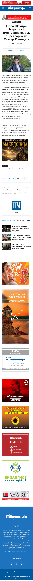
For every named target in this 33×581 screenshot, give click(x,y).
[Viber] (26, 178)
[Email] (18, 178)
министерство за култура (20, 166)
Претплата (23, 571)
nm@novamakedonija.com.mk (19, 551)
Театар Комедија (7, 168)
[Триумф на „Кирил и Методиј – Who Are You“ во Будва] (6, 228)
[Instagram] (16, 564)
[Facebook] (9, 178)
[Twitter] (13, 178)
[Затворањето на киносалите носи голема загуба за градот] (6, 246)
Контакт (24, 573)
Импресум (8, 571)
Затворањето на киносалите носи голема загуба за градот (21, 246)
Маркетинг (16, 571)
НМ (13, 43)
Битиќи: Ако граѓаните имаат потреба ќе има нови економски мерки (9, 192)
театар (10, 166)
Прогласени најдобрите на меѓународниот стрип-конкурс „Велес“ (21, 237)
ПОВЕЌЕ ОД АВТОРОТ (24, 221)
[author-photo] (16, 209)
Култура (19, 21)
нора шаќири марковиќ (20, 168)
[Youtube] (21, 564)
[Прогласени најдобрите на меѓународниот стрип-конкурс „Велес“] (6, 237)
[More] (28, 50)
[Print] (22, 178)
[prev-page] (3, 253)
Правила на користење (13, 573)
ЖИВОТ (13, 21)
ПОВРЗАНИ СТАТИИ (8, 221)
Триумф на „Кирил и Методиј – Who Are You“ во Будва (20, 229)
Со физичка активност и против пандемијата (24, 191)
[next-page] (6, 253)
